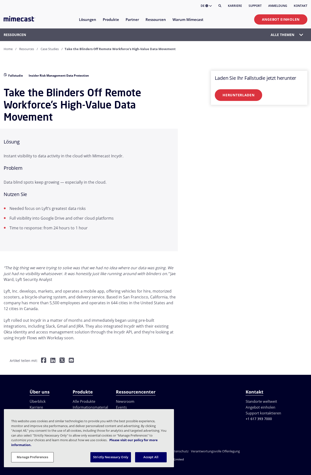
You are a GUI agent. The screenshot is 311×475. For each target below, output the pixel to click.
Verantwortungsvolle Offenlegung (215, 451)
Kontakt (300, 6)
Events (121, 407)
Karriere (235, 6)
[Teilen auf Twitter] (62, 361)
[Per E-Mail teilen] (71, 361)
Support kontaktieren (263, 413)
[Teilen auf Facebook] (43, 361)
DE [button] (203, 6)
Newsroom (125, 401)
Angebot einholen (281, 19)
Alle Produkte (84, 401)
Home (8, 49)
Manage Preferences (32, 457)
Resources (26, 49)
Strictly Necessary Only (110, 457)
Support (255, 6)
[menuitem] (87, 22)
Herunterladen (238, 95)
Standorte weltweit (261, 401)
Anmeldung (277, 6)
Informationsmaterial (90, 407)
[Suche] (219, 6)
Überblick (38, 401)
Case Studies (50, 49)
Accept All (150, 457)
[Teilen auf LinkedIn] (52, 361)
